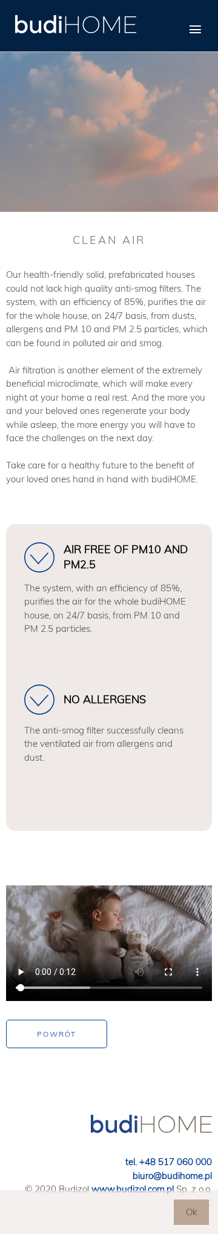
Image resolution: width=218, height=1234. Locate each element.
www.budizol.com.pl (132, 1189)
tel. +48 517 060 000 (168, 1161)
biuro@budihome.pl (172, 1175)
